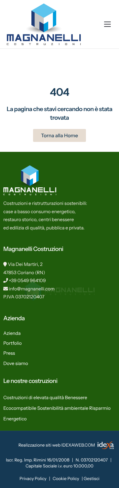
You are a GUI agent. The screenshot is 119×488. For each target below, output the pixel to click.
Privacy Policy (33, 478)
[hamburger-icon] (107, 24)
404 (59, 92)
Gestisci (91, 478)
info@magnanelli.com (32, 289)
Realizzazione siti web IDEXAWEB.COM (57, 445)
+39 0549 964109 (27, 280)
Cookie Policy (66, 478)
